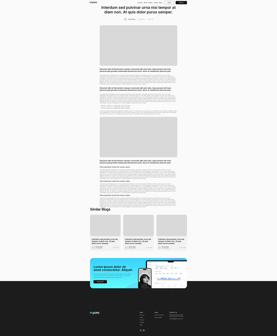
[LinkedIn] (144, 330)
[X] (141, 330)
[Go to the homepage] (94, 313)
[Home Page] (93, 2)
